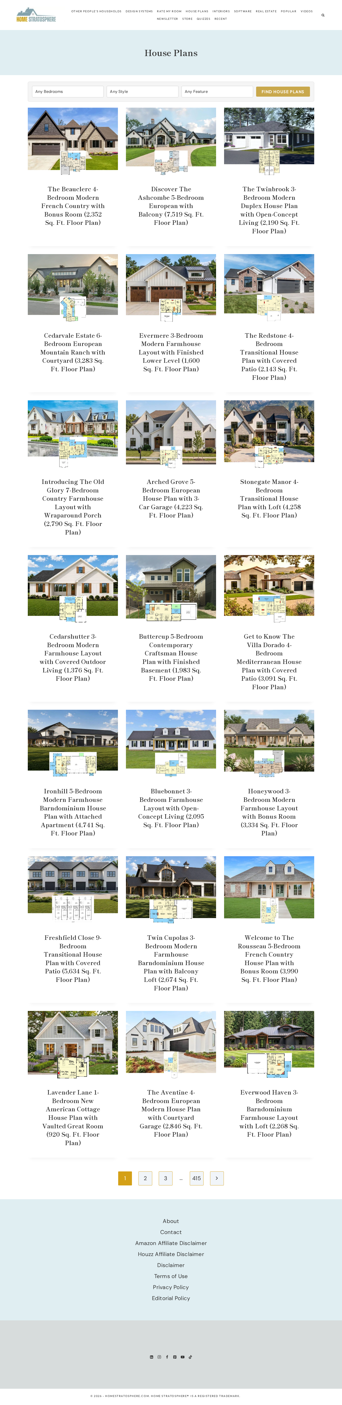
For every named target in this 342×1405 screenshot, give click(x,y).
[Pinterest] (175, 1357)
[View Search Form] (323, 15)
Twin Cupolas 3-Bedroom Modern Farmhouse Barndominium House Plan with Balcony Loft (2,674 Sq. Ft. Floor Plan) (171, 962)
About (171, 1221)
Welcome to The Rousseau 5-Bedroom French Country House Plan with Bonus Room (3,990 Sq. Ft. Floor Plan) (269, 958)
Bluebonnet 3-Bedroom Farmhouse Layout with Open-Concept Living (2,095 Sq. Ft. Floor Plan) (171, 807)
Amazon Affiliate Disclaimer (171, 1243)
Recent (221, 19)
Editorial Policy (171, 1298)
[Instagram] (159, 1357)
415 (196, 1178)
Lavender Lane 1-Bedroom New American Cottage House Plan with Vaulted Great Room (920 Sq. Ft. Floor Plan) (72, 1117)
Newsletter (167, 19)
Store (187, 19)
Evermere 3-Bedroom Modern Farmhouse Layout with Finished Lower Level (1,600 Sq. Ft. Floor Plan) (171, 352)
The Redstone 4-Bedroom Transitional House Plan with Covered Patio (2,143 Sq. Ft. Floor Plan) (269, 356)
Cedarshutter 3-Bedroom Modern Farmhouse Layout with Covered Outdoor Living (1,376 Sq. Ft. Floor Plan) (73, 657)
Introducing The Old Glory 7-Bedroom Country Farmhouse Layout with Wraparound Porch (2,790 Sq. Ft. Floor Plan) (73, 506)
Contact (171, 1232)
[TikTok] (190, 1357)
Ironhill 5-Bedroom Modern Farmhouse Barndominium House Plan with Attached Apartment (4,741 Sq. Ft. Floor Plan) (73, 811)
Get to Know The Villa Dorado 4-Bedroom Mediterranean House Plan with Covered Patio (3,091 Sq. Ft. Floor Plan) (269, 661)
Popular (288, 11)
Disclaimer (171, 1265)
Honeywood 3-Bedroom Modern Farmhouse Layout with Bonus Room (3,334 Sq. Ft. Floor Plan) (269, 811)
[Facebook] (167, 1357)
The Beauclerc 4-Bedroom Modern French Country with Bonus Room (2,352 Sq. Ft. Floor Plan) (73, 205)
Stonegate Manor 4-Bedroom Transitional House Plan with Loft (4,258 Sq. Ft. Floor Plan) (269, 498)
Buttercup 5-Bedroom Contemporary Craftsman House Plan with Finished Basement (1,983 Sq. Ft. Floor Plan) (171, 657)
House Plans (197, 11)
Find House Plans (283, 91)
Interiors (221, 11)
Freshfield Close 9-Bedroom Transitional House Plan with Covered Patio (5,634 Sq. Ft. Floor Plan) (73, 958)
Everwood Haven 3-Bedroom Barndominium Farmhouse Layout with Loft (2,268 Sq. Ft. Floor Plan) (269, 1113)
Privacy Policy (171, 1287)
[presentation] (73, 141)
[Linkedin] (151, 1357)
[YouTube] (182, 1357)
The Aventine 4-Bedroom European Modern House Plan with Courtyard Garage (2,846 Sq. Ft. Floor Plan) (171, 1113)
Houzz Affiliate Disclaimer (171, 1254)
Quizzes (203, 19)
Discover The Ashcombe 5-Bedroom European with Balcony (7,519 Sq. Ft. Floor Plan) (171, 205)
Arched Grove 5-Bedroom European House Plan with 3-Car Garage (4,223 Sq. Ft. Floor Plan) (171, 498)
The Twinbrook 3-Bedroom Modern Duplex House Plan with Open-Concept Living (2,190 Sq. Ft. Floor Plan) (269, 209)
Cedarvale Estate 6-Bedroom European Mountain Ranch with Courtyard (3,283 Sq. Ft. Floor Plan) (72, 352)
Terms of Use (171, 1276)
